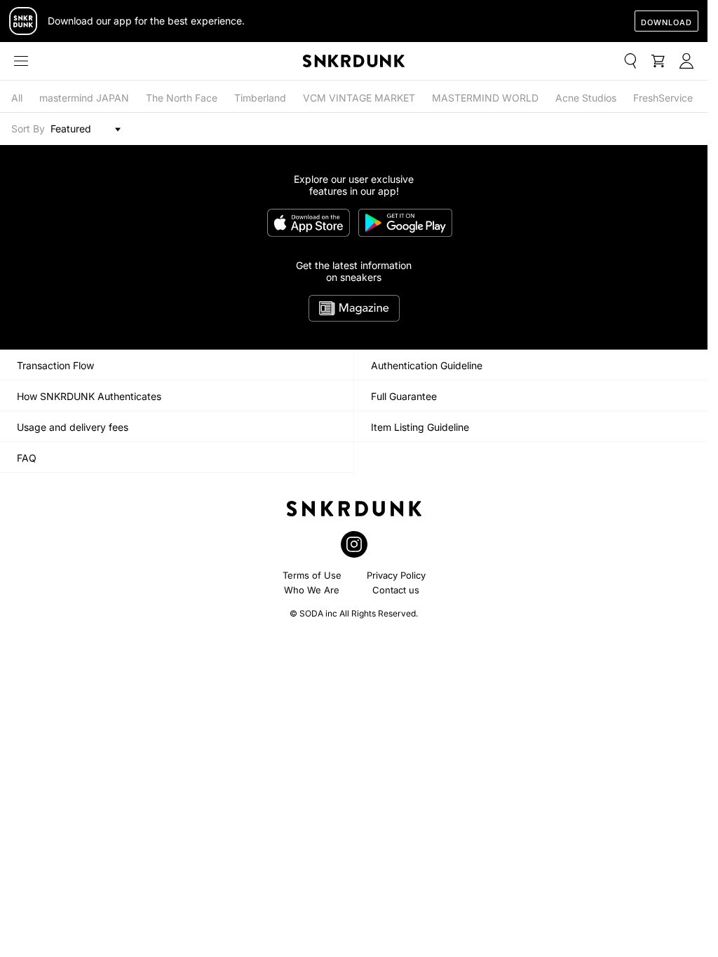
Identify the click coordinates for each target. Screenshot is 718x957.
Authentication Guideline (426, 365)
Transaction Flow (55, 365)
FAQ (26, 458)
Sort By (28, 129)
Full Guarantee (404, 396)
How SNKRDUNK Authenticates (89, 396)
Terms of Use (312, 575)
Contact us (395, 589)
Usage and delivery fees (72, 427)
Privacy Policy (396, 575)
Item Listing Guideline (420, 427)
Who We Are (311, 589)
